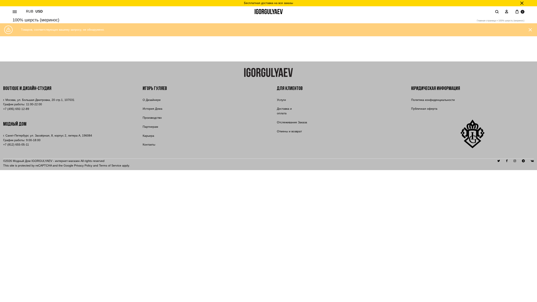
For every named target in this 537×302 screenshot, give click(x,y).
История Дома (152, 108)
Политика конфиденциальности (433, 100)
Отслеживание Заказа (292, 122)
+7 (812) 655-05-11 (16, 144)
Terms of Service (110, 165)
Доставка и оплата (284, 111)
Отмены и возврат (289, 131)
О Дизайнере (152, 100)
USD (39, 11)
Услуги (281, 100)
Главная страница (486, 20)
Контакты (149, 144)
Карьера (148, 135)
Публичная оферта (424, 108)
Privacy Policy (83, 165)
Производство (152, 117)
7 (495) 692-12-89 (16, 109)
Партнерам (150, 126)
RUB (29, 11)
